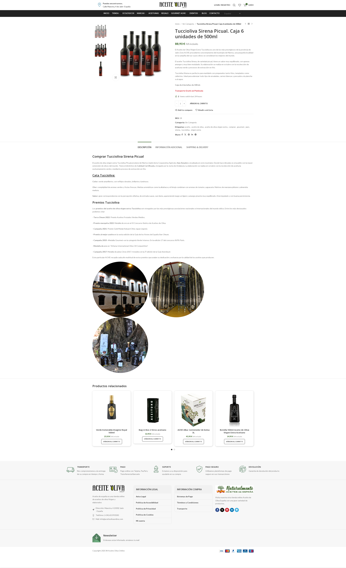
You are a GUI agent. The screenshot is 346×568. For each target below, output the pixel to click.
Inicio (177, 24)
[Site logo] (173, 5)
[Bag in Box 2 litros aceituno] (152, 410)
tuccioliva (185, 130)
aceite (187, 127)
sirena (177, 130)
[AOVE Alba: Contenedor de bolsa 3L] (193, 410)
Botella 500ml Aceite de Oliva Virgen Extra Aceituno (234, 431)
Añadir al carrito (199, 103)
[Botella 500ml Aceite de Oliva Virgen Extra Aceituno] (234, 410)
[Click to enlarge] (115, 77)
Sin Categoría (188, 24)
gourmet (240, 127)
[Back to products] (248, 24)
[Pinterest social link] (189, 134)
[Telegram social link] (195, 134)
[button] (171, 449)
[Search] (234, 5)
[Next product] (252, 24)
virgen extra (196, 130)
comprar (232, 127)
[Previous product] (245, 24)
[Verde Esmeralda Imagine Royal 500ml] (111, 410)
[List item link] (108, 515)
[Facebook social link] (182, 134)
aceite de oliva (198, 127)
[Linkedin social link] (192, 134)
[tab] (144, 146)
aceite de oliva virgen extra (216, 127)
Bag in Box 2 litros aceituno (152, 429)
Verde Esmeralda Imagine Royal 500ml (111, 431)
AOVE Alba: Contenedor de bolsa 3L (193, 431)
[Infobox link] (113, 5)
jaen (247, 127)
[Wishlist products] (239, 5)
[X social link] (185, 134)
